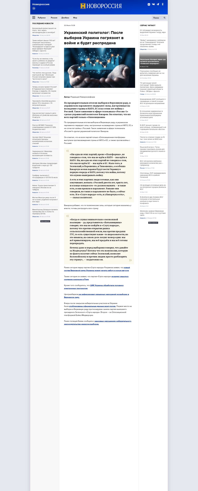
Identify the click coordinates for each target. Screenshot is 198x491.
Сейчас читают (147, 25)
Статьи (142, 94)
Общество (35, 35)
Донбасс (65, 18)
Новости (35, 53)
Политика (35, 68)
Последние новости (42, 23)
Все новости (45, 221)
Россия (54, 18)
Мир (75, 18)
